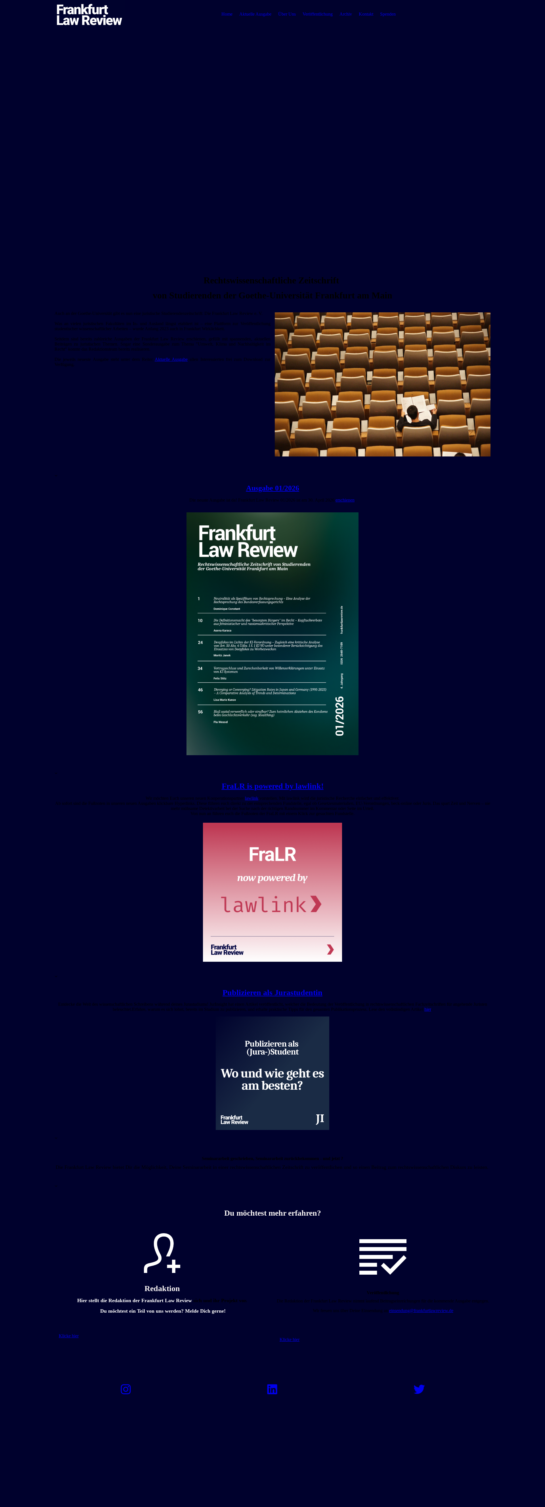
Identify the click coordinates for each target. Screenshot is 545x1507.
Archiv (345, 14)
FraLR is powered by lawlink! (273, 786)
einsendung (421, 1310)
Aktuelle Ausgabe (255, 14)
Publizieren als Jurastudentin (272, 992)
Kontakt (366, 14)
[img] (89, 14)
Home (226, 14)
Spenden (388, 14)
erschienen (345, 500)
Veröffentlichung (318, 14)
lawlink (251, 798)
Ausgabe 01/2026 (272, 488)
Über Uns (287, 14)
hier (427, 1009)
